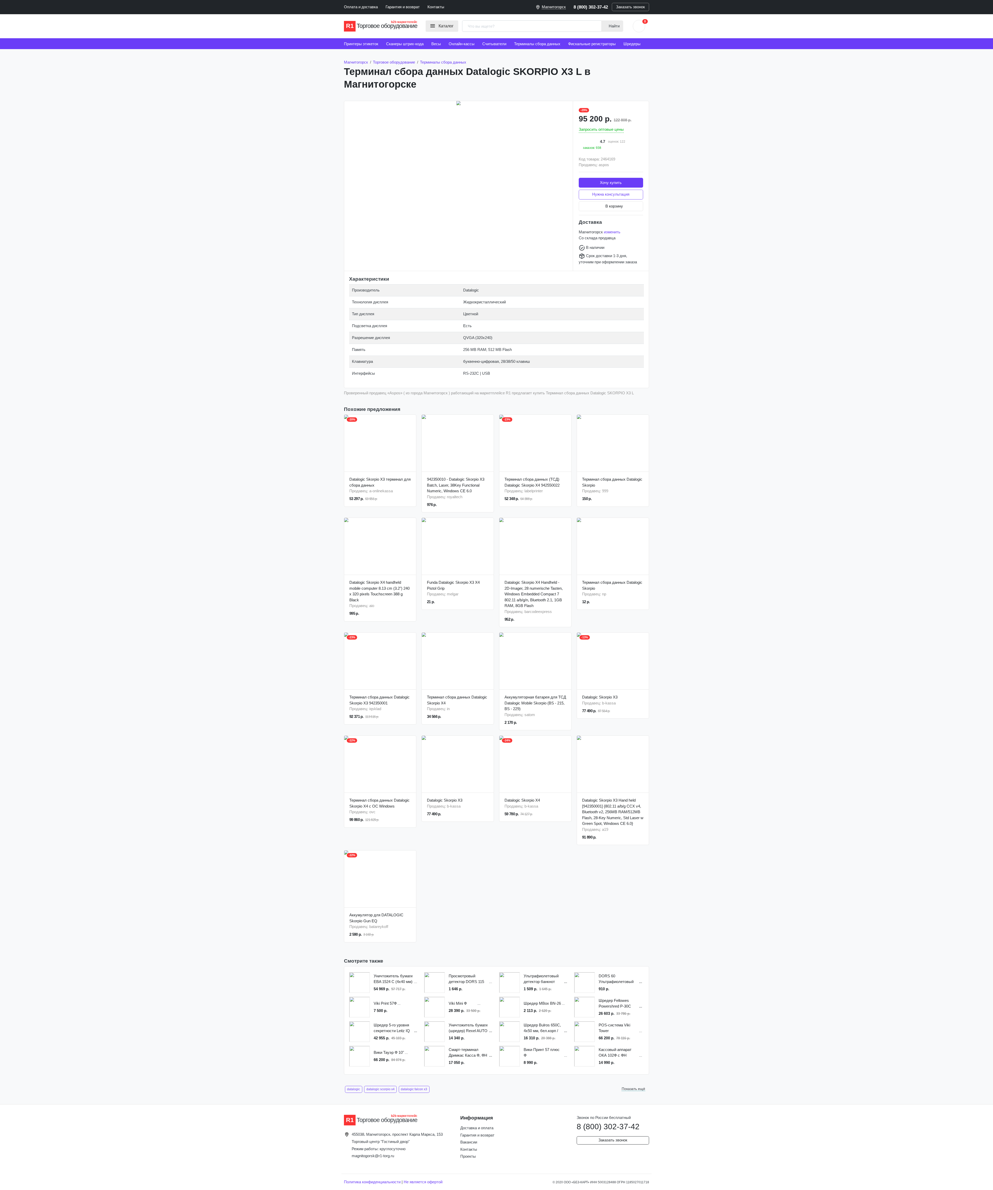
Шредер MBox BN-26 (542, 1003)
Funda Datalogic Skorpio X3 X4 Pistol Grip (453, 585)
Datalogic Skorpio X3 (600, 697)
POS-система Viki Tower (614, 1028)
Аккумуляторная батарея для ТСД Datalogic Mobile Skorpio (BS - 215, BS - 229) (535, 703)
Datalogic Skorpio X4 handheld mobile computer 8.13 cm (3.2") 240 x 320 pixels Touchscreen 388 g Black (379, 591)
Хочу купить (611, 182)
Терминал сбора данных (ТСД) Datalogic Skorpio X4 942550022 (532, 482)
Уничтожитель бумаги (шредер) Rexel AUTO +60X (468, 1028)
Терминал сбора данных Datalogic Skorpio (612, 482)
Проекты (468, 1156)
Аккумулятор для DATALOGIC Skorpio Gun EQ (376, 918)
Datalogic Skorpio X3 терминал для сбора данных (380, 482)
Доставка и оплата (476, 1128)
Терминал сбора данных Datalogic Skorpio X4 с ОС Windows (379, 803)
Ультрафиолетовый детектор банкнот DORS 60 (541, 979)
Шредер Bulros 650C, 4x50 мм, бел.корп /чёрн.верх (542, 1028)
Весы (436, 44)
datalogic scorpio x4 (380, 1089)
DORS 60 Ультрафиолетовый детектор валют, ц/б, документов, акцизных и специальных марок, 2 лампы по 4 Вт (617, 979)
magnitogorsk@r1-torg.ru (373, 1156)
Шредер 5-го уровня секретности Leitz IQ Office (392, 1028)
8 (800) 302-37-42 (591, 7)
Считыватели (494, 44)
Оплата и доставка (361, 7)
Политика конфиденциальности (372, 1182)
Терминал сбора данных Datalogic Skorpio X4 (457, 700)
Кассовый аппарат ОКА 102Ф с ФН (615, 1052)
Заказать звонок (630, 7)
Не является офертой (423, 1182)
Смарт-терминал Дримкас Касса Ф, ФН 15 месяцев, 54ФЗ (468, 1052)
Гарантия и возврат (403, 7)
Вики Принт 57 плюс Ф (542, 1052)
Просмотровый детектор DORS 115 (466, 979)
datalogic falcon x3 (414, 1089)
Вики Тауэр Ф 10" (389, 1052)
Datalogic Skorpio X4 (522, 800)
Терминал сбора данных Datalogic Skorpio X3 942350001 (379, 700)
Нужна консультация (610, 194)
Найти (614, 26)
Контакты (435, 7)
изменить (612, 232)
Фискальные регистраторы (592, 44)
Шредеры (632, 44)
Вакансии (468, 1142)
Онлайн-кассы (462, 44)
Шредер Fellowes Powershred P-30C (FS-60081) (615, 1003)
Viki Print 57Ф (385, 1003)
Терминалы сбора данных (537, 44)
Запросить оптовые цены (601, 129)
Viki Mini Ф (458, 1003)
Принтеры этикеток (361, 44)
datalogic (353, 1089)
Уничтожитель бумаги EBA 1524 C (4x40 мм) (393, 979)
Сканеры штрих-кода (405, 44)
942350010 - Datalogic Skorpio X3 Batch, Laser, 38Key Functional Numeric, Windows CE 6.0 (455, 485)
